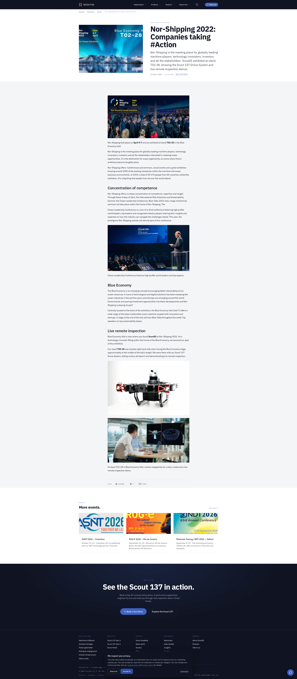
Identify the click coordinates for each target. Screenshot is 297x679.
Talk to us (212, 4)
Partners (195, 644)
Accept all (126, 671)
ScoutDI (81, 12)
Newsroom (91, 12)
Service (139, 647)
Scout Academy (142, 640)
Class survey (84, 658)
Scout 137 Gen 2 (114, 644)
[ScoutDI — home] (86, 5)
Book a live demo (135, 611)
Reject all (113, 671)
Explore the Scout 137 (162, 611)
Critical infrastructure (87, 655)
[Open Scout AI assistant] (290, 672)
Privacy (82, 675)
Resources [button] (183, 4)
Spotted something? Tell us (206, 675)
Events (99, 12)
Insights (167, 647)
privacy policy (147, 665)
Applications (139, 4)
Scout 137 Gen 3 (114, 640)
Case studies (169, 644)
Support (169, 4)
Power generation (86, 647)
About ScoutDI (198, 640)
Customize (184, 671)
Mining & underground (88, 651)
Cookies (91, 675)
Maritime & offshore (86, 640)
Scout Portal (112, 647)
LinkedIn (101, 675)
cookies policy (133, 665)
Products (154, 4)
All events (212, 508)
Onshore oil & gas (86, 644)
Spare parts (140, 644)
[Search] (197, 4)
